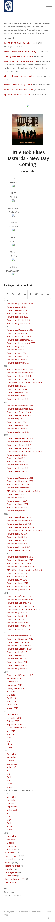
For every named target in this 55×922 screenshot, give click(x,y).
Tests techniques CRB (15, 879)
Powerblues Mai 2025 (17, 349)
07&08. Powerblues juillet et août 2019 (24, 570)
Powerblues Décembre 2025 (20, 329)
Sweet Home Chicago (27, 51)
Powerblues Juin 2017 (17, 652)
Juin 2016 (11, 691)
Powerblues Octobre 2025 (19, 336)
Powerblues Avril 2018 (17, 619)
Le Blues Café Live (28, 61)
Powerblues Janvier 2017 (18, 668)
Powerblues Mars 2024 (17, 392)
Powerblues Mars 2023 (17, 425)
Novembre (12, 757)
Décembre (11, 754)
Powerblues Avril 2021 (17, 500)
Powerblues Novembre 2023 (20, 408)
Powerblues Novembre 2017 (20, 639)
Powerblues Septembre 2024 (20, 379)
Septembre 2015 (14, 724)
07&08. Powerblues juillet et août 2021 (24, 491)
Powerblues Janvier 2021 (18, 510)
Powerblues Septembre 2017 (20, 645)
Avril (9, 737)
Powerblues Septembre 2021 (20, 487)
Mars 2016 (11, 701)
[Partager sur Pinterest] (19, 294)
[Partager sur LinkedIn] (25, 294)
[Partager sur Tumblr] (30, 294)
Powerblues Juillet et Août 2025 (21, 343)
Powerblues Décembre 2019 (20, 556)
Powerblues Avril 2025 (17, 353)
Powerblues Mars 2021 (17, 504)
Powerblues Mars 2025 (17, 356)
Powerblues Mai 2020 (17, 537)
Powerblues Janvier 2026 (18, 323)
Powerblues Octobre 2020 (19, 523)
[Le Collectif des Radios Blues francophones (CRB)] (23, 6)
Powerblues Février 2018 (18, 625)
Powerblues (10, 859)
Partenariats (11, 875)
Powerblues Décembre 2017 (20, 635)
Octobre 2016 (13, 681)
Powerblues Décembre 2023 (20, 405)
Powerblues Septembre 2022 (20, 448)
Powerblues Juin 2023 (17, 418)
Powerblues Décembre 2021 (20, 477)
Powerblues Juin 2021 (17, 494)
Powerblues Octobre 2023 (19, 412)
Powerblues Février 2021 (18, 507)
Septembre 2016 (14, 685)
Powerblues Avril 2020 (17, 540)
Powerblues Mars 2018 (17, 622)
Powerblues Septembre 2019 (20, 566)
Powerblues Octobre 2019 (19, 563)
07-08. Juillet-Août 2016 (17, 688)
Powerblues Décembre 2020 (20, 517)
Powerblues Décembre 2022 (20, 438)
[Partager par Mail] (48, 294)
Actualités (9, 869)
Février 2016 (12, 704)
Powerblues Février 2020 (18, 546)
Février (10, 744)
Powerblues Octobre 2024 (19, 376)
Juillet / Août (12, 849)
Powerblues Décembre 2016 (20, 675)
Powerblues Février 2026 (18, 320)
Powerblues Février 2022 (18, 468)
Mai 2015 (11, 734)
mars (9, 780)
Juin (8, 770)
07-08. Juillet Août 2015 (17, 727)
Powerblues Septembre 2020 (20, 527)
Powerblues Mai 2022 (17, 458)
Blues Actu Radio (25, 89)
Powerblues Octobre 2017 (19, 642)
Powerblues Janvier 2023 (18, 432)
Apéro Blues (29, 76)
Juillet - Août (12, 810)
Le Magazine (11, 872)
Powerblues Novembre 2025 (20, 333)
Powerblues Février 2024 (18, 395)
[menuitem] (46, 6)
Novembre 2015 (14, 717)
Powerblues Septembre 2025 (20, 339)
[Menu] (46, 6)
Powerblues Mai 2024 (17, 385)
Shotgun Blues (26, 84)
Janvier (10, 747)
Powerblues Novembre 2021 (20, 481)
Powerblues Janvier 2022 (18, 471)
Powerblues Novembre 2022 (20, 441)
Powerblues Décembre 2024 (20, 369)
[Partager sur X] (13, 294)
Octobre (10, 760)
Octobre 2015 (13, 721)
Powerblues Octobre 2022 (19, 445)
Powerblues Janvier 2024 (18, 399)
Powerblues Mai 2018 (17, 616)
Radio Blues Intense (26, 43)
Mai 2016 (11, 694)
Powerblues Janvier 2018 (18, 629)
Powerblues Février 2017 (18, 665)
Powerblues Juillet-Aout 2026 (20, 303)
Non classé (10, 852)
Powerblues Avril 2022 (17, 461)
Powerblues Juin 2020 (17, 533)
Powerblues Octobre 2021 (19, 484)
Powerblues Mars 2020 (17, 543)
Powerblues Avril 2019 (17, 579)
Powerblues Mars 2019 (17, 583)
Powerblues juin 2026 (17, 306)
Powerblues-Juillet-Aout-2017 (20, 648)
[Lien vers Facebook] (48, 918)
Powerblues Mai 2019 (17, 576)
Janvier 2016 (12, 708)
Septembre (12, 763)
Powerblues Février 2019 (18, 586)
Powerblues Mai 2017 (17, 655)
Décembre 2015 (14, 714)
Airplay (8, 862)
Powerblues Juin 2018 (17, 612)
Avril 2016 (11, 698)
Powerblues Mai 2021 (17, 497)
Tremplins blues (12, 865)
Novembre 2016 (14, 678)
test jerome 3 (11, 882)
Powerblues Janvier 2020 (18, 550)
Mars (9, 740)
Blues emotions (24, 94)
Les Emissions (11, 856)
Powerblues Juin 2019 (17, 573)
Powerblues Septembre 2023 (20, 415)
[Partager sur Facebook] (7, 294)
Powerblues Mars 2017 (17, 662)
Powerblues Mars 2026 (17, 316)
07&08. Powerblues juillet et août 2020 (24, 530)
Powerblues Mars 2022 (17, 464)
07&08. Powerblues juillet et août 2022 (24, 451)
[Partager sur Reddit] (42, 294)
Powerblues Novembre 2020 (20, 520)
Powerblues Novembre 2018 (20, 599)
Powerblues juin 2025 (17, 346)
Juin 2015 (11, 731)
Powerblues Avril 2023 (17, 422)
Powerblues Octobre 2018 (19, 602)
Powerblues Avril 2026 (17, 313)
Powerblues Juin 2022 (17, 454)
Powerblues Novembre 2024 (20, 372)
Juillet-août (12, 767)
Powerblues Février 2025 (18, 359)
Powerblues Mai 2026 (17, 310)
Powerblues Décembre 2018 (20, 596)
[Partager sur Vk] (36, 294)
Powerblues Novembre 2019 (20, 560)
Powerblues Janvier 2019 (18, 589)
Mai (8, 773)
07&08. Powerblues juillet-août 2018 (23, 609)
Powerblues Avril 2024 (17, 389)
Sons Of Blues (27, 56)
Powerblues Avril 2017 (17, 658)
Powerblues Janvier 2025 (18, 362)
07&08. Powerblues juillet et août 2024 (24, 382)
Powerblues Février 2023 (18, 428)
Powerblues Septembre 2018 (20, 606)
